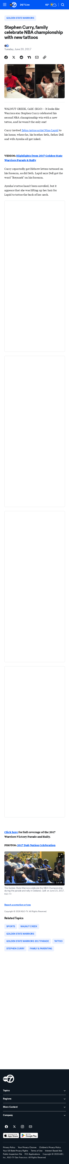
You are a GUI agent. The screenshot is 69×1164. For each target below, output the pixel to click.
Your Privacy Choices (27, 1147)
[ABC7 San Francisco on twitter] (14, 1126)
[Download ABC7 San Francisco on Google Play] (29, 1135)
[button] (4, 4)
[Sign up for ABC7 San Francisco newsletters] (30, 1126)
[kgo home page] (8, 1079)
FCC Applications (32, 1154)
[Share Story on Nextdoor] (29, 57)
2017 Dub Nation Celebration (36, 845)
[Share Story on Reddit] (21, 57)
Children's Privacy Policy (50, 1147)
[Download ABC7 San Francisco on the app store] (11, 1135)
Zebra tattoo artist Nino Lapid (40, 130)
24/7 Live (24, 4)
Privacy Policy (9, 1147)
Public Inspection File (12, 1154)
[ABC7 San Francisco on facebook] (6, 1126)
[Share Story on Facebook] (6, 57)
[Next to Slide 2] (60, 868)
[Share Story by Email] (37, 57)
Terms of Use (36, 1151)
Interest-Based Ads (53, 1151)
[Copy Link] (44, 57)
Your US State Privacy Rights (15, 1151)
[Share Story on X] (14, 57)
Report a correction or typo (17, 904)
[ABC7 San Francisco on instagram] (22, 1126)
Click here (11, 832)
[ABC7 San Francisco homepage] (13, 4)
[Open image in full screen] (60, 855)
